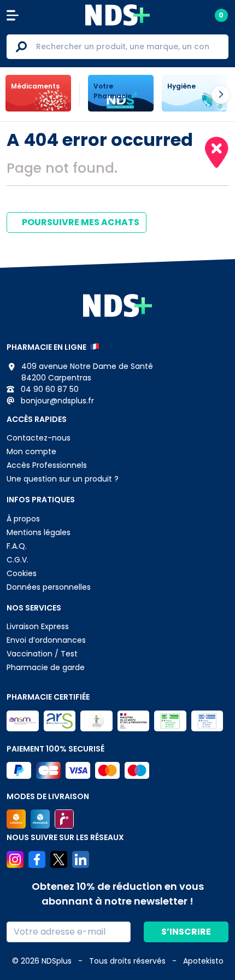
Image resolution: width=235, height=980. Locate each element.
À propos (23, 518)
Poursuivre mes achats (79, 222)
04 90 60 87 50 (49, 389)
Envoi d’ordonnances (46, 640)
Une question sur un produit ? (63, 478)
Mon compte (31, 451)
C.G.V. (17, 559)
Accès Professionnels (47, 465)
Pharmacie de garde (46, 667)
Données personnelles (49, 587)
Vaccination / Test (42, 653)
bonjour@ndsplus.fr (56, 400)
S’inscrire (186, 931)
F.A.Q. (17, 546)
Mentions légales (38, 532)
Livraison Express (38, 626)
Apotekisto (203, 960)
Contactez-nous (38, 437)
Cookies (22, 573)
